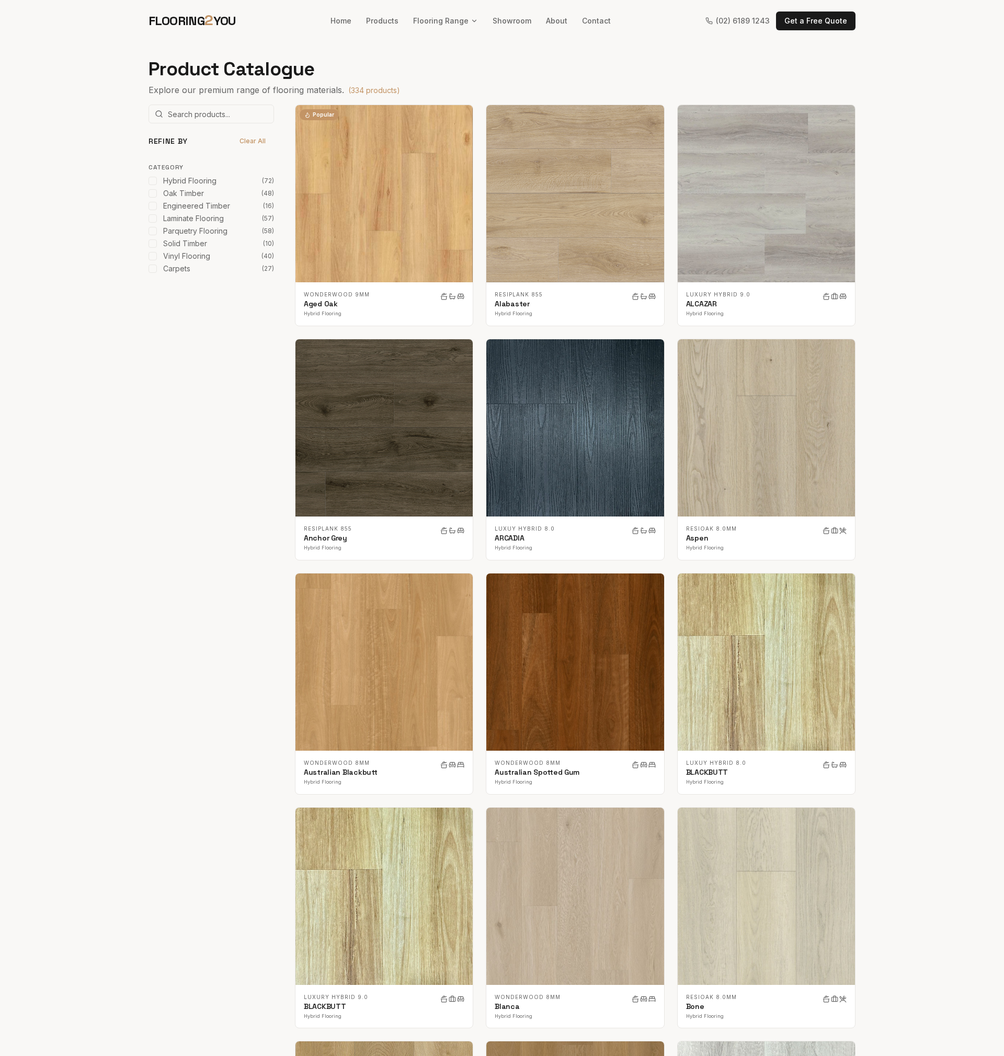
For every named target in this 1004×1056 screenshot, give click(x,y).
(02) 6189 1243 (743, 20)
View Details (391, 193)
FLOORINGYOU (192, 20)
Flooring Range (441, 20)
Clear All (252, 141)
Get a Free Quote (815, 20)
